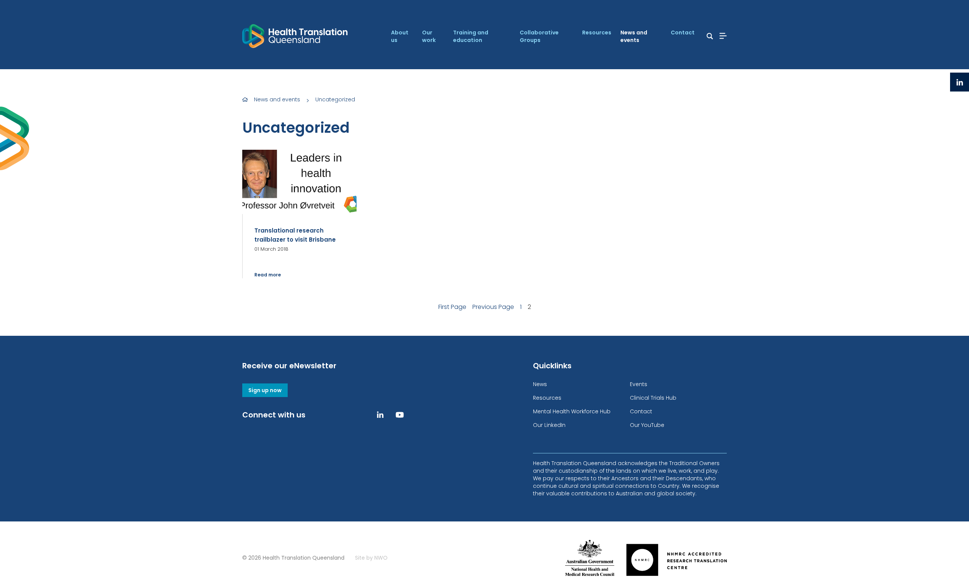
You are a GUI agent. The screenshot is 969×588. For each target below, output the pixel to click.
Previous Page (493, 307)
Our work (429, 36)
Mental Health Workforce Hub (572, 411)
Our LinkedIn (549, 425)
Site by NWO (371, 558)
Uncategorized (335, 99)
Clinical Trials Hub (653, 398)
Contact (683, 32)
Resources (596, 32)
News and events (633, 36)
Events (638, 384)
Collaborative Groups (539, 36)
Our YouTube (647, 425)
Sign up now (265, 390)
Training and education (470, 36)
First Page (452, 307)
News (540, 384)
